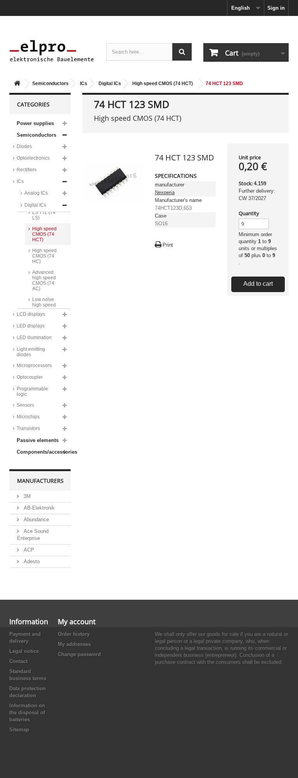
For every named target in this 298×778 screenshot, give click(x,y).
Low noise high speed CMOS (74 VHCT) (44, 308)
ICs (83, 83)
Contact (18, 661)
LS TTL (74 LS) (43, 215)
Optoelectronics (33, 158)
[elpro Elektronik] (52, 50)
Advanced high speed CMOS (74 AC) (44, 280)
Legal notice (24, 651)
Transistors (28, 428)
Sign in (276, 8)
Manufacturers (40, 480)
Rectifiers (26, 169)
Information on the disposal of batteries (27, 712)
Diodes (24, 146)
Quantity (249, 213)
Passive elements (38, 440)
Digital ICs (110, 83)
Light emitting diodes (31, 351)
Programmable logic (32, 391)
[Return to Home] (17, 84)
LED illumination (34, 337)
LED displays (31, 326)
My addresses (74, 644)
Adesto (31, 561)
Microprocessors (34, 365)
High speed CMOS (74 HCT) (162, 83)
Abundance (35, 519)
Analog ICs (36, 193)
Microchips (28, 416)
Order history (74, 634)
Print (168, 245)
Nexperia (165, 192)
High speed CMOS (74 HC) (44, 256)
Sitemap (19, 730)
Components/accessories (44, 452)
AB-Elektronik (38, 508)
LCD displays (31, 314)
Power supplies (35, 123)
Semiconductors (50, 83)
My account (76, 621)
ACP (28, 550)
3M (26, 496)
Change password (79, 654)
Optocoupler (30, 377)
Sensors (25, 405)
